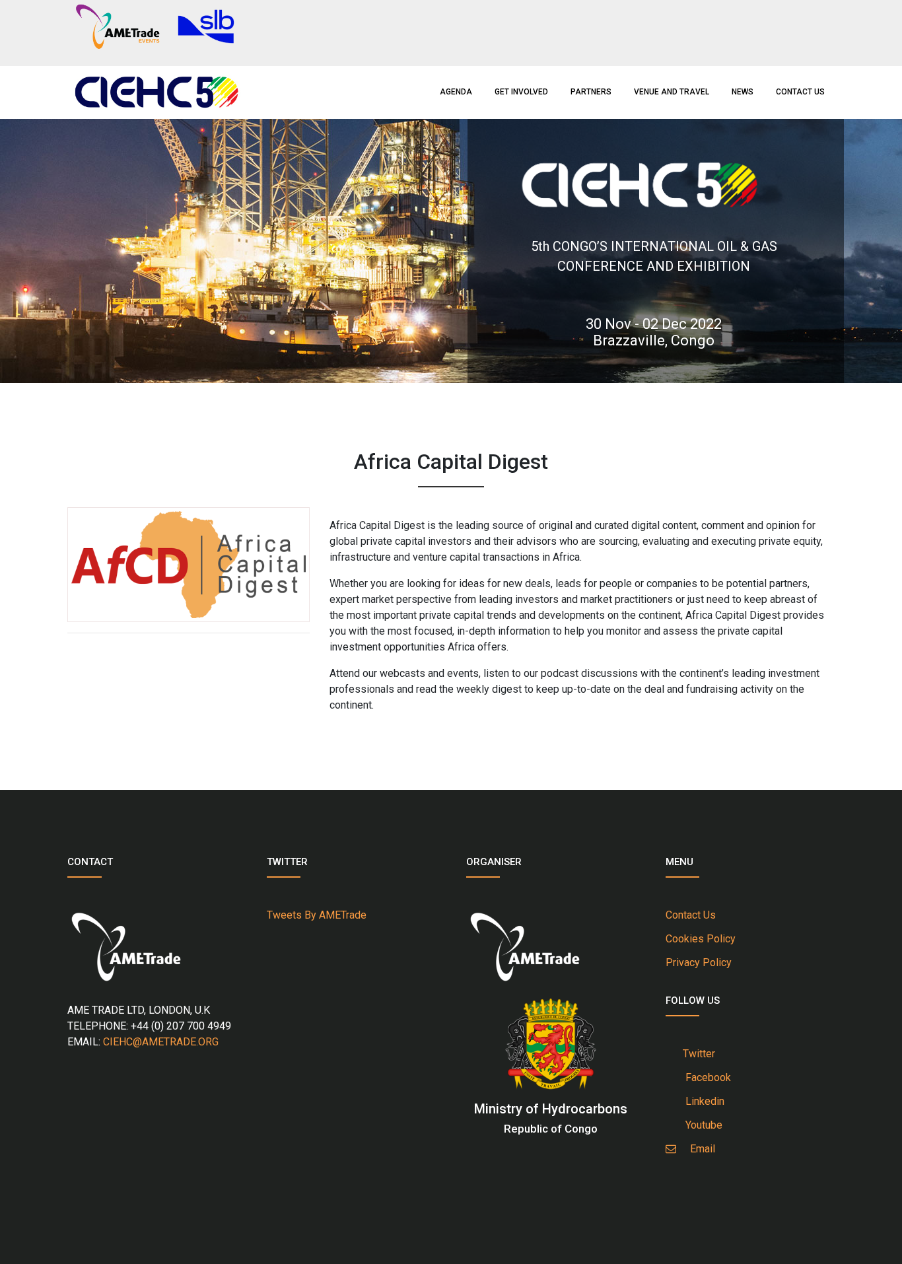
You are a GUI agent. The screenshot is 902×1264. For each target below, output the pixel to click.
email (698, 1148)
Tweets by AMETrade (316, 915)
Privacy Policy (699, 962)
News (742, 91)
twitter (697, 1053)
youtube (701, 1125)
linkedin (702, 1101)
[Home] (155, 91)
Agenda (456, 91)
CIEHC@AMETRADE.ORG (161, 1042)
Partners (591, 91)
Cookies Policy (701, 938)
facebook (705, 1077)
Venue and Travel (671, 91)
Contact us (800, 91)
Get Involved (521, 91)
